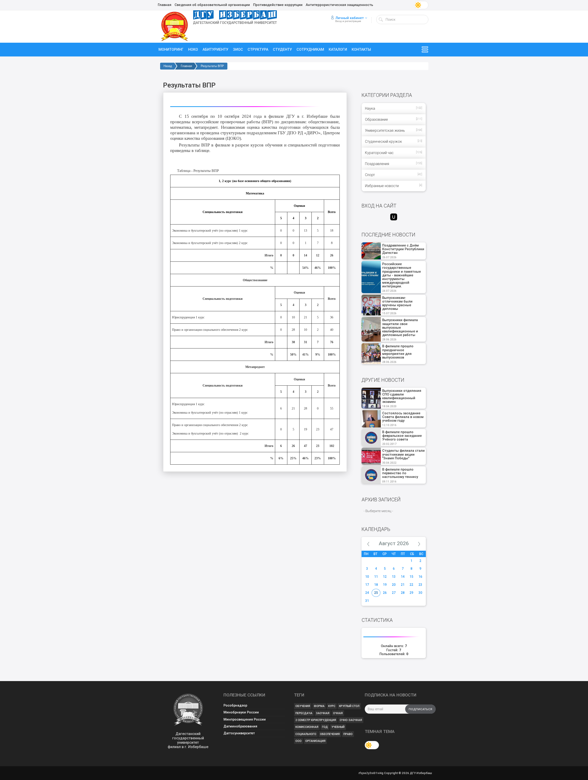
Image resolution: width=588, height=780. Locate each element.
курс (331, 706)
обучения (302, 706)
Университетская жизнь (385, 130)
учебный (338, 727)
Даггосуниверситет (239, 733)
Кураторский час (379, 153)
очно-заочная (351, 720)
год (325, 727)
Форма (319, 706)
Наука (370, 108)
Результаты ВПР (212, 66)
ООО (298, 741)
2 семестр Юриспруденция (315, 720)
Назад (168, 66)
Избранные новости (382, 186)
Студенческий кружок (383, 141)
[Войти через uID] (393, 216)
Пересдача (303, 713)
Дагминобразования (240, 726)
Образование (376, 119)
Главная (186, 66)
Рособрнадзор (235, 705)
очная (338, 713)
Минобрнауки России (241, 712)
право (348, 734)
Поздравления (377, 164)
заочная (322, 713)
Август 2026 (394, 543)
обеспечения (330, 734)
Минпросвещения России (244, 719)
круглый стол (349, 706)
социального (305, 734)
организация (315, 741)
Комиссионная (306, 727)
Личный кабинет (349, 18)
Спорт (370, 175)
